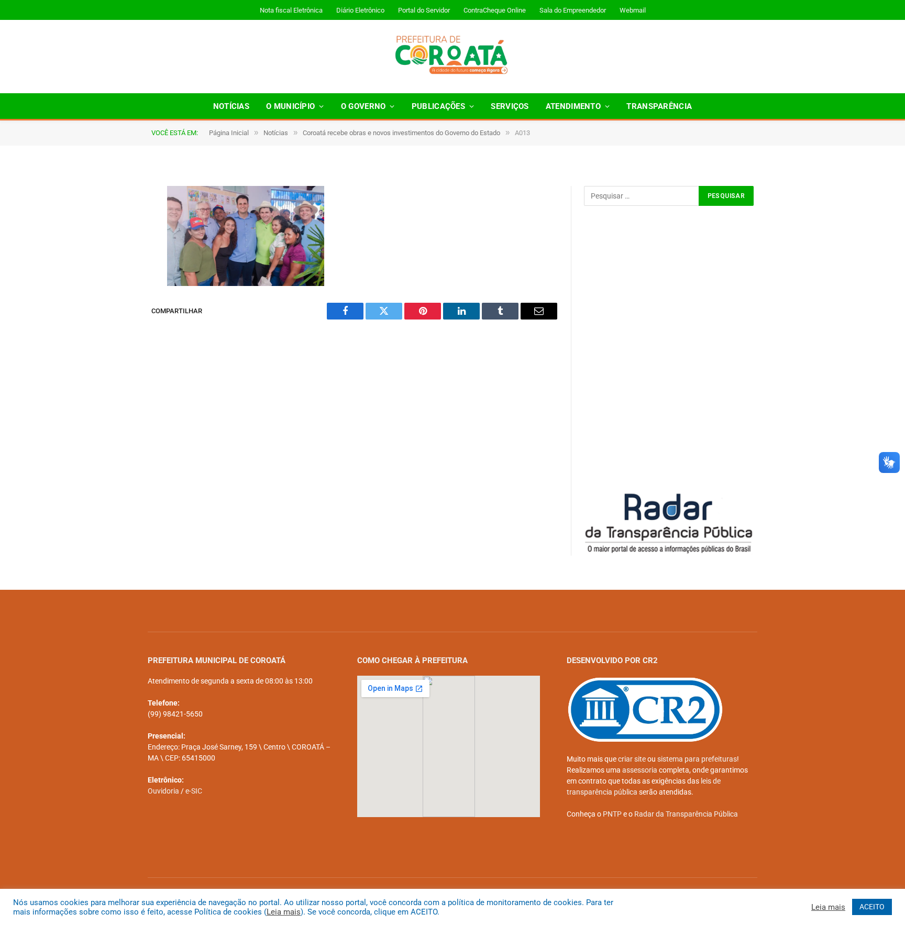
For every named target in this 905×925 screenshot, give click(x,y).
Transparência (659, 106)
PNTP (612, 814)
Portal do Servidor (424, 10)
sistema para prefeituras (697, 759)
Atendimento (573, 106)
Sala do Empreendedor (572, 10)
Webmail (633, 10)
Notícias (231, 106)
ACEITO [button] (872, 906)
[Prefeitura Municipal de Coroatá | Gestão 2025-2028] (452, 56)
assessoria (639, 770)
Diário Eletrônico (360, 10)
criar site (632, 759)
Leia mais (284, 912)
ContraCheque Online (494, 10)
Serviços (509, 106)
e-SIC (193, 791)
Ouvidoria (163, 791)
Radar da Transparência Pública (686, 814)
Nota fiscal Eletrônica (291, 10)
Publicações (438, 106)
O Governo (363, 106)
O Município (290, 106)
